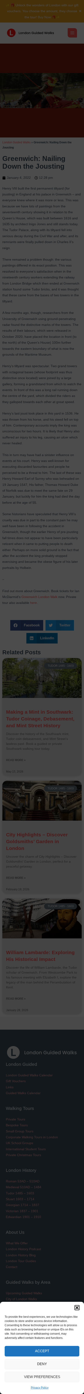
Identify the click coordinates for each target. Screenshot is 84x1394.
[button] (77, 1307)
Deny (42, 1364)
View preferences (42, 1377)
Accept (42, 1351)
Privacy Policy (40, 1387)
